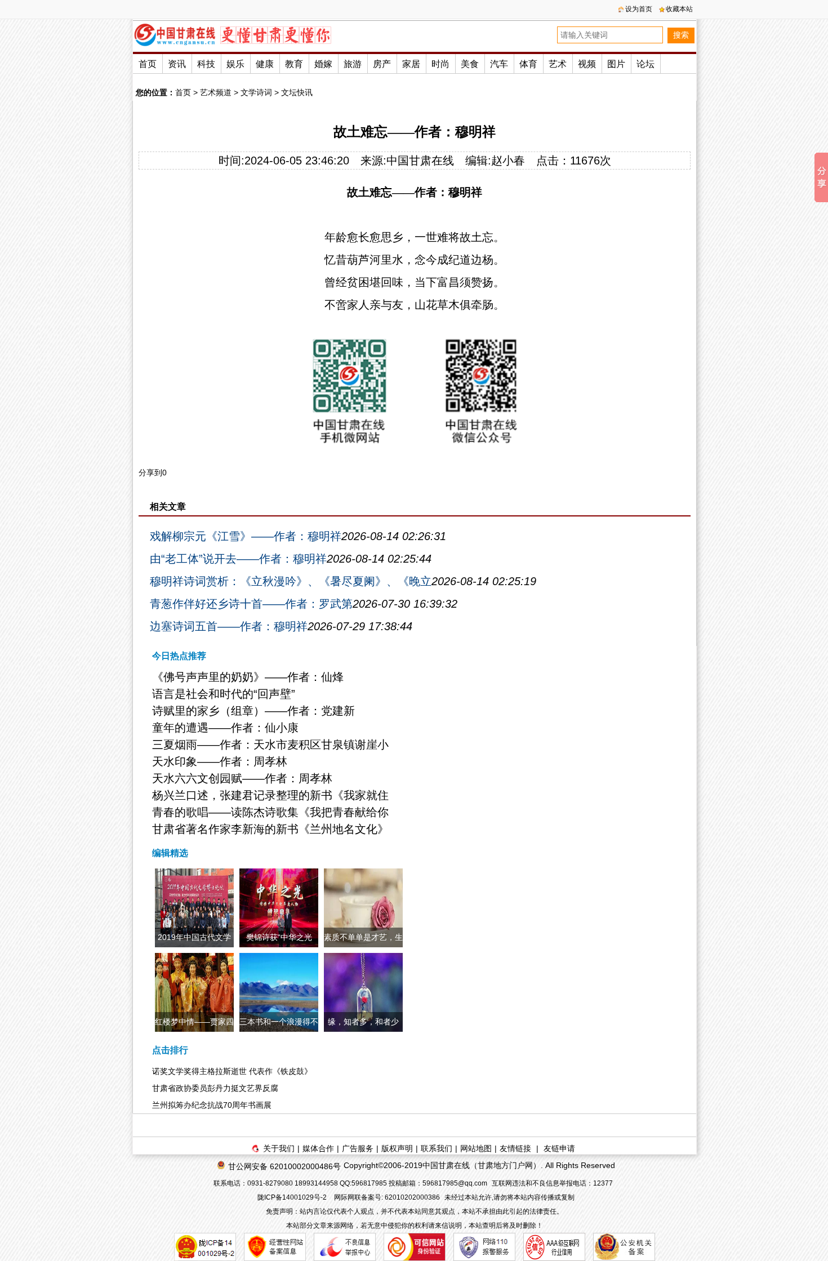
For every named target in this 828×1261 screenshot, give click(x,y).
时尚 (440, 64)
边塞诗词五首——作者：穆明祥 (229, 626)
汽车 (499, 64)
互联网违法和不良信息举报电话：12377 (552, 1183)
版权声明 (397, 1148)
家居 (411, 64)
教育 (294, 64)
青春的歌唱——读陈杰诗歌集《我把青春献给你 (270, 812)
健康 (265, 64)
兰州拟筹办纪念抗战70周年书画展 (211, 1104)
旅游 (353, 64)
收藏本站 (679, 9)
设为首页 (638, 9)
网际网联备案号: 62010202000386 (387, 1197)
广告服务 (357, 1148)
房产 (382, 64)
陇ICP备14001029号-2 (292, 1197)
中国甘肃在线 (420, 160)
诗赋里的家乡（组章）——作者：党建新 (253, 711)
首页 (148, 64)
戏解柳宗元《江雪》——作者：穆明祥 (245, 536)
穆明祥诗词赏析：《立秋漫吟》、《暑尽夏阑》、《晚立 (290, 581)
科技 (206, 64)
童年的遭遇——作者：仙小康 (225, 727)
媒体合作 (318, 1148)
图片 (616, 64)
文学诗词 (256, 92)
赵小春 (508, 160)
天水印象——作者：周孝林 (219, 761)
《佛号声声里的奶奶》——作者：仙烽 (248, 677)
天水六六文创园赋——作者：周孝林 (242, 778)
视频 (587, 64)
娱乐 (235, 64)
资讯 (177, 64)
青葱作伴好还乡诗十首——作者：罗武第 (251, 604)
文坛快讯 (297, 92)
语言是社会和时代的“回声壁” (223, 694)
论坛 (645, 64)
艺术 (558, 64)
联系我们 (436, 1148)
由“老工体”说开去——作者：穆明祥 (238, 558)
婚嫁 (323, 64)
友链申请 (559, 1148)
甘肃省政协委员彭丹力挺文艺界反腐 (215, 1088)
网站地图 (476, 1148)
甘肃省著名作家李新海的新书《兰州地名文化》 (270, 829)
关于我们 (279, 1148)
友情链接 (515, 1148)
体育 (528, 64)
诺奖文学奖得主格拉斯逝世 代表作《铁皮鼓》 (232, 1071)
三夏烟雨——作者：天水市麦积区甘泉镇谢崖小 (270, 744)
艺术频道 (216, 92)
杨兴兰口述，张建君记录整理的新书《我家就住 (270, 795)
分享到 (150, 472)
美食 (470, 64)
